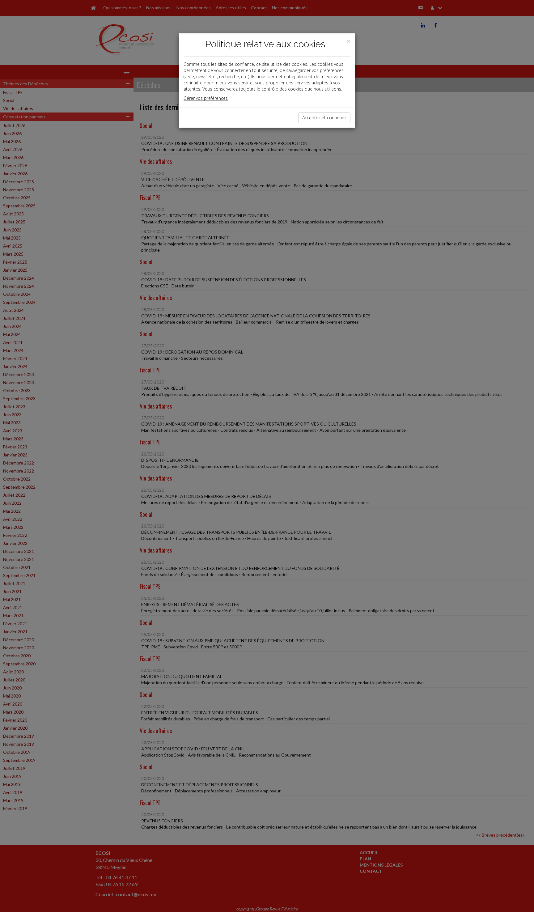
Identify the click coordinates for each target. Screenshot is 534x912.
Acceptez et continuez (324, 118)
